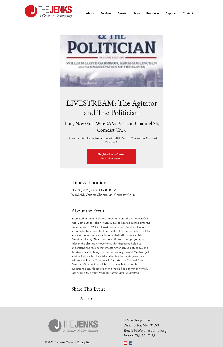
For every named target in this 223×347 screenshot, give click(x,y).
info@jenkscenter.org (150, 330)
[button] (90, 13)
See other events (111, 158)
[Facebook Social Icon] (130, 343)
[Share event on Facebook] (73, 298)
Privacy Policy (85, 342)
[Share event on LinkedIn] (90, 298)
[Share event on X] (81, 298)
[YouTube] (125, 343)
